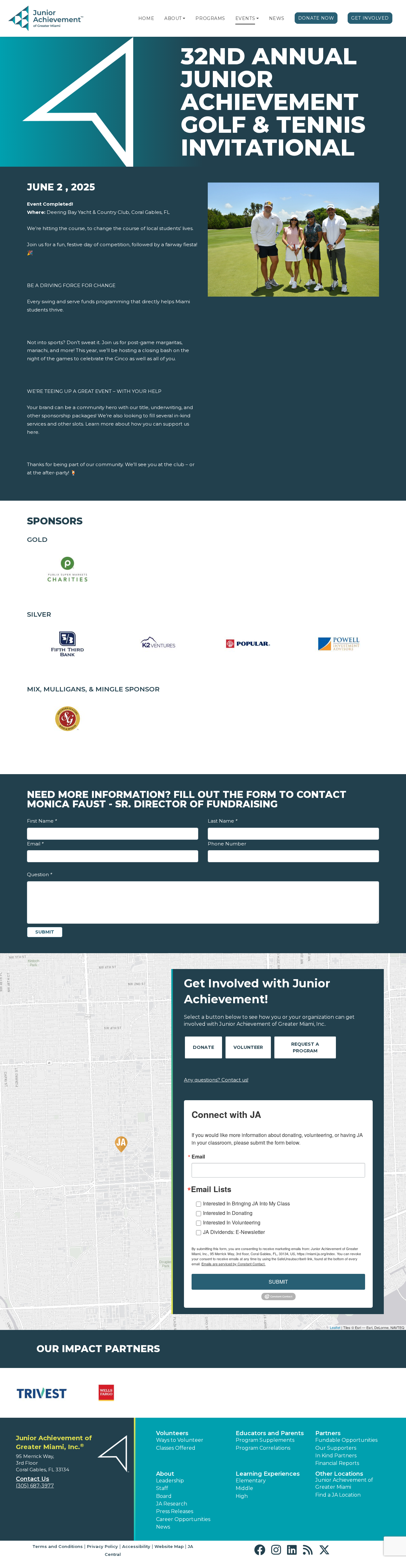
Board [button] (164, 1496)
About (173, 18)
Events (245, 18)
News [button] (163, 1527)
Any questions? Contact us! (216, 1080)
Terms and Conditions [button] (57, 1546)
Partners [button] (328, 1433)
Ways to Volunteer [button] (179, 1440)
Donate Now (316, 18)
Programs (210, 18)
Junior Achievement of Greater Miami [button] (344, 1483)
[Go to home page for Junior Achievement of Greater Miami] (46, 18)
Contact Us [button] (32, 1479)
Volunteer (248, 1047)
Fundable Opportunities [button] (346, 1440)
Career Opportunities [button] (183, 1519)
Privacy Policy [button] (102, 1546)
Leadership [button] (170, 1481)
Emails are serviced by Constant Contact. (233, 1263)
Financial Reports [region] (337, 1463)
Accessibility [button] (136, 1546)
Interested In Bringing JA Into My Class (246, 1203)
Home (146, 18)
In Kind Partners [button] (336, 1456)
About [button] (165, 1474)
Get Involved (370, 18)
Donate (203, 1047)
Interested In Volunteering (231, 1222)
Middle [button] (244, 1488)
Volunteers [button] (172, 1433)
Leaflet (335, 1327)
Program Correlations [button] (263, 1448)
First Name (42, 821)
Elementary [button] (251, 1481)
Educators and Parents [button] (270, 1433)
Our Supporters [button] (335, 1448)
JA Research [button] (171, 1504)
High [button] (242, 1496)
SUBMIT (278, 1281)
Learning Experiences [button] (268, 1474)
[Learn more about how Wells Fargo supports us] (106, 1392)
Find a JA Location (338, 1495)
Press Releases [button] (174, 1511)
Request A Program (305, 1047)
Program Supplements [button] (265, 1440)
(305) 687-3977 (35, 1486)
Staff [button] (162, 1488)
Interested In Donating (227, 1213)
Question (39, 874)
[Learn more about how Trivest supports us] (41, 1392)
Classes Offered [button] (175, 1448)
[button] (184, 18)
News (277, 18)
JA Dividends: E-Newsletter (234, 1232)
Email (35, 844)
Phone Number (227, 844)
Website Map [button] (169, 1546)
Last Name (222, 821)
